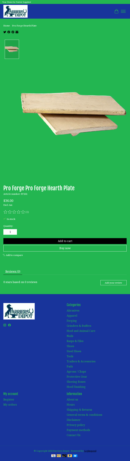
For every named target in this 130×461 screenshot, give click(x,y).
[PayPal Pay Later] (70, 456)
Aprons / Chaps (76, 371)
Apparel (72, 315)
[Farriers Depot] (15, 11)
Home (6, 25)
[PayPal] (59, 456)
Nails (70, 336)
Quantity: (8, 225)
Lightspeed (90, 450)
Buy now (65, 248)
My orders (10, 404)
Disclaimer (74, 420)
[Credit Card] (53, 456)
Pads (70, 366)
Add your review (113, 282)
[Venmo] (75, 456)
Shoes (70, 346)
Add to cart (65, 241)
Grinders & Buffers (79, 326)
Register (8, 399)
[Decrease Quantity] (6, 232)
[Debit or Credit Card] (64, 456)
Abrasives (73, 310)
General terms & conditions (84, 415)
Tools (70, 356)
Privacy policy (76, 425)
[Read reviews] (14, 212)
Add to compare (14, 255)
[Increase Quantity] (14, 232)
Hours (71, 404)
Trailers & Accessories (81, 361)
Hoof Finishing (76, 387)
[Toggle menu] (123, 11)
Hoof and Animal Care (81, 331)
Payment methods (78, 430)
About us (72, 399)
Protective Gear (77, 376)
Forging (72, 321)
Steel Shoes (74, 351)
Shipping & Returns (79, 410)
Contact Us (73, 435)
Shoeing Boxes (76, 382)
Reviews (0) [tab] (12, 271)
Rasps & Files (75, 341)
